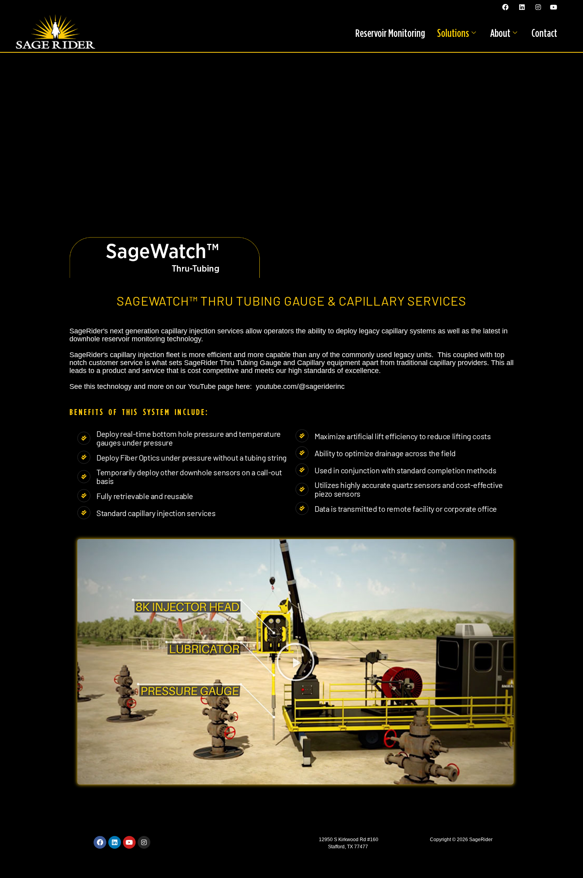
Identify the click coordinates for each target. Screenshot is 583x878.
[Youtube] (129, 842)
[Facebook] (100, 842)
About (500, 33)
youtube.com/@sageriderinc (300, 386)
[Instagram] (144, 842)
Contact (544, 33)
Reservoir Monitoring (390, 33)
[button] (295, 662)
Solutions (453, 33)
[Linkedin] (114, 842)
